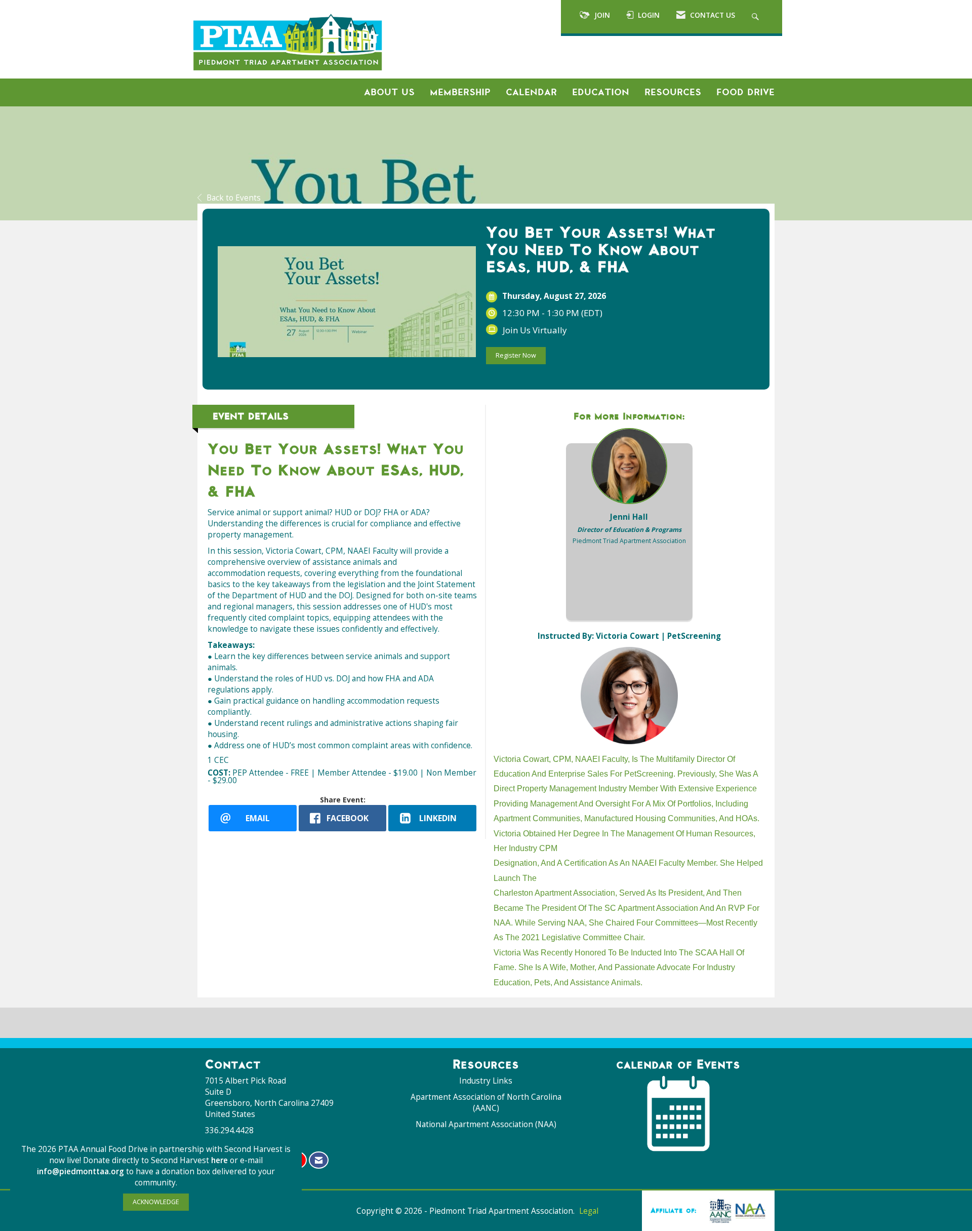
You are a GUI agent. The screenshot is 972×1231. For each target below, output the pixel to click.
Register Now (516, 355)
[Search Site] (756, 16)
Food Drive (745, 92)
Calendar (531, 92)
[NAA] (735, 1210)
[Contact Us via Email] (319, 1160)
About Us (389, 92)
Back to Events (234, 198)
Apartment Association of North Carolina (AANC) (486, 1102)
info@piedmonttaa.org (80, 1171)
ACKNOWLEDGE (156, 1202)
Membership (460, 92)
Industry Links (485, 1080)
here (220, 1160)
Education (600, 92)
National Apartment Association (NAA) (486, 1124)
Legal (588, 1211)
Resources (672, 92)
